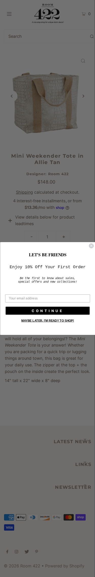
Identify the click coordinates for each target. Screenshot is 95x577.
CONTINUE (48, 311)
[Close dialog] (91, 246)
